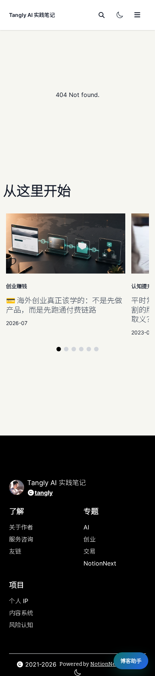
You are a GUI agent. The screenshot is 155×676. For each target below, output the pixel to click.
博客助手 (130, 661)
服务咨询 (21, 539)
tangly (44, 492)
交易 (90, 551)
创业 (90, 539)
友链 (15, 551)
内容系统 (21, 613)
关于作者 (21, 527)
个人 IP (18, 601)
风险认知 (21, 625)
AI (86, 527)
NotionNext (100, 563)
